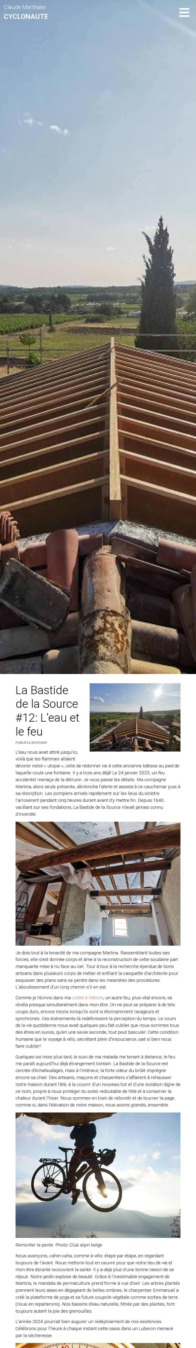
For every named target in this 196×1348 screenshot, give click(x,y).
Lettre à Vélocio (87, 997)
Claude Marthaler (26, 12)
